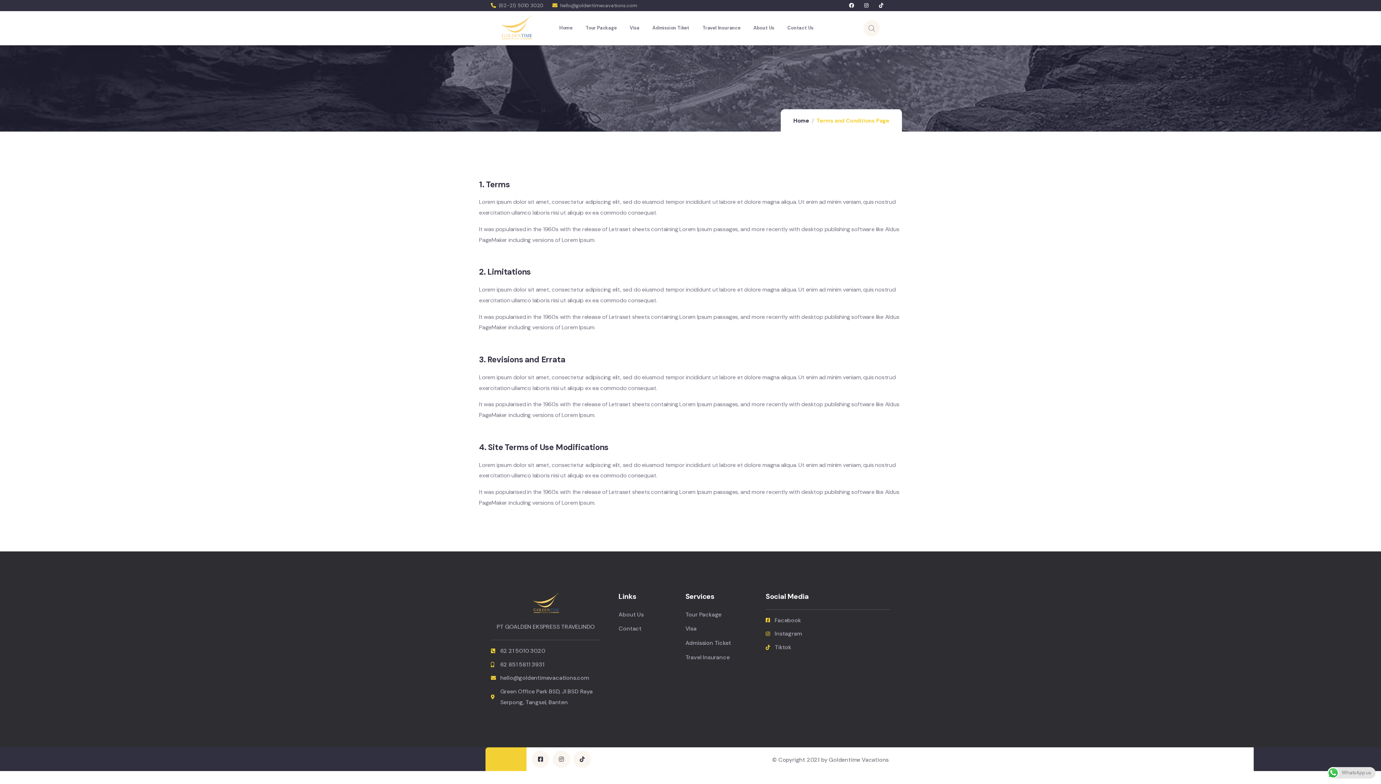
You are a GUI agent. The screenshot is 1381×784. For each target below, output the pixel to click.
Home (801, 120)
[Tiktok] (881, 5)
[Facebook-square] (540, 759)
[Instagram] (866, 5)
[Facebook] (851, 5)
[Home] (516, 28)
